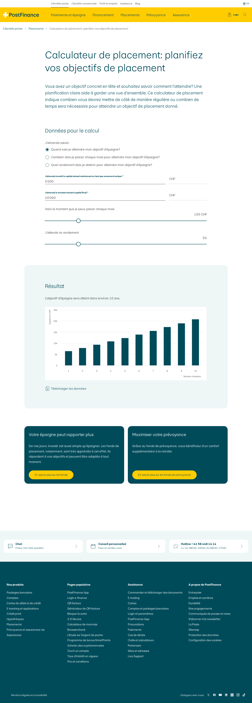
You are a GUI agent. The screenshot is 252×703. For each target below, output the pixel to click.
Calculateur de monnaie (82, 624)
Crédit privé (14, 613)
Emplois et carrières (201, 598)
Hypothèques (15, 619)
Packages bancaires (19, 592)
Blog (137, 3)
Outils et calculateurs (141, 640)
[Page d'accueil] (21, 14)
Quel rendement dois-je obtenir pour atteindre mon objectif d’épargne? (101, 165)
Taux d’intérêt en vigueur (82, 656)
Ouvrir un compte (78, 651)
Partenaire (134, 645)
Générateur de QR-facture (83, 608)
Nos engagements (200, 608)
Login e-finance (77, 598)
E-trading (133, 598)
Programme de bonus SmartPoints (88, 640)
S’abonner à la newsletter (204, 619)
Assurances (14, 635)
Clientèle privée (60, 3)
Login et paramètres (140, 613)
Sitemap (194, 629)
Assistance (126, 3)
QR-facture (74, 603)
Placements (36, 28)
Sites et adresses (138, 651)
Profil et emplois (108, 3)
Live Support (136, 656)
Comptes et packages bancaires (148, 608)
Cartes (132, 603)
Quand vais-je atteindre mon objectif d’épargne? (85, 149)
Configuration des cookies (205, 640)
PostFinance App (78, 592)
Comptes (12, 598)
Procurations (136, 624)
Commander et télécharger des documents (155, 592)
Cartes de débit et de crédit (24, 603)
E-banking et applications (23, 608)
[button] (245, 14)
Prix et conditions (78, 661)
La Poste (194, 624)
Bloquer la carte (77, 613)
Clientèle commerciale (84, 3)
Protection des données (204, 635)
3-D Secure (74, 619)
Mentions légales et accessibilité (29, 695)
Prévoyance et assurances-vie (26, 629)
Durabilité (194, 603)
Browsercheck (76, 629)
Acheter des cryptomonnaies (85, 645)
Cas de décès (136, 635)
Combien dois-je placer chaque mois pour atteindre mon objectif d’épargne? (105, 157)
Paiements (134, 629)
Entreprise (195, 592)
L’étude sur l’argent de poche (85, 635)
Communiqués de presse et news (209, 613)
